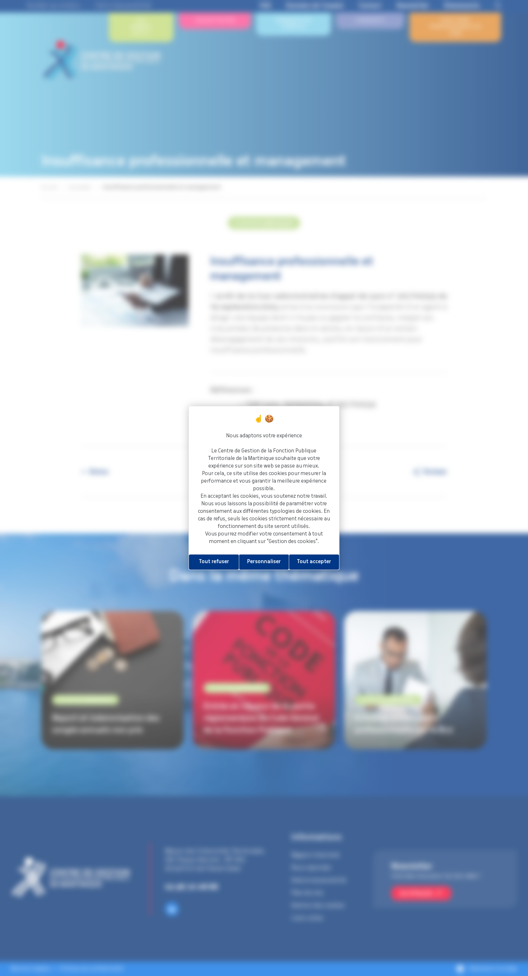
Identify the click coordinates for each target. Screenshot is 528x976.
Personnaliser (264, 561)
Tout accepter (314, 561)
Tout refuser (214, 561)
